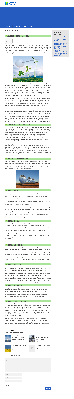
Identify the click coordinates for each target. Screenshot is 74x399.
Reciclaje (31, 26)
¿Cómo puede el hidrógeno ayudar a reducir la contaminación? (60, 47)
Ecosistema (8, 26)
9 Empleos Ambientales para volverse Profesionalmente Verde (43, 347)
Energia (24, 26)
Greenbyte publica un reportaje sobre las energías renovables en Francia (61, 43)
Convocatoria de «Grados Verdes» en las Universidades (60, 54)
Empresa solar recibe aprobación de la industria (60, 51)
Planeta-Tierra (7, 396)
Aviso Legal (67, 396)
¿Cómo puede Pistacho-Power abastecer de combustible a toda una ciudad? (60, 38)
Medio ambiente (17, 26)
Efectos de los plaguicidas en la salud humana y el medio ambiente (43, 337)
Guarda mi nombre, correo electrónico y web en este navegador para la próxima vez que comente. (27, 384)
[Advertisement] (37, 16)
